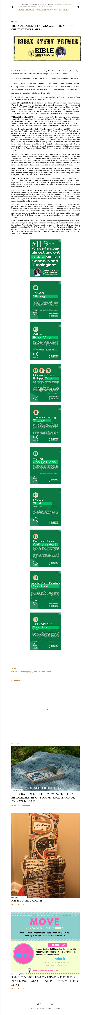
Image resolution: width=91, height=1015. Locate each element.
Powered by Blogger (47, 1004)
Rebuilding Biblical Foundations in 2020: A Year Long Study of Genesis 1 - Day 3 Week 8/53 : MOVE (45, 980)
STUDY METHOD (42, 10)
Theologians (46, 672)
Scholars (36, 672)
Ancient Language (24, 672)
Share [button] (13, 668)
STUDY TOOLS (56, 10)
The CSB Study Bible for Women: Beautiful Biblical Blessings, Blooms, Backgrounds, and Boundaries (43, 797)
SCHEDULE (29, 10)
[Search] (78, 6)
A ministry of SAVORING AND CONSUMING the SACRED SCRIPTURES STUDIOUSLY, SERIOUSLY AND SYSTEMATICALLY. (44, 5)
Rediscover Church (26, 900)
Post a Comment (24, 805)
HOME (21, 10)
